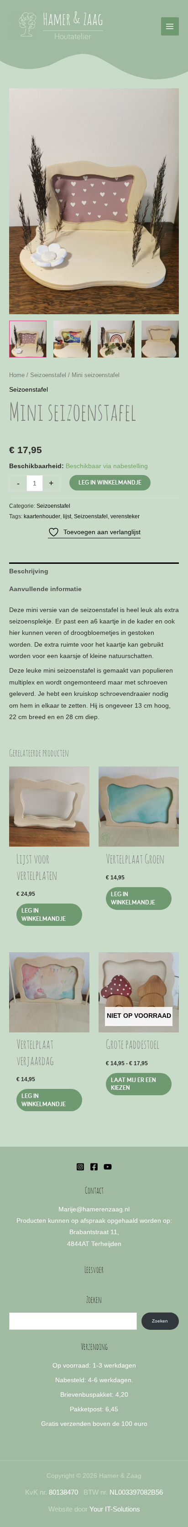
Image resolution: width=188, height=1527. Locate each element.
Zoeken (160, 1320)
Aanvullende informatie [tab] (45, 589)
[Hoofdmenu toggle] (170, 26)
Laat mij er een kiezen (133, 1084)
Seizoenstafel (48, 375)
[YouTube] (108, 1167)
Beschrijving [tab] (28, 571)
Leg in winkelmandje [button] (43, 914)
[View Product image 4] (160, 339)
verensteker (125, 516)
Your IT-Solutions (114, 1509)
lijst (67, 516)
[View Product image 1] (28, 339)
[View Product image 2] (72, 339)
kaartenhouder (42, 516)
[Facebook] (94, 1167)
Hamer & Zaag (73, 20)
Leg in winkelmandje (109, 482)
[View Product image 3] (116, 339)
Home (17, 375)
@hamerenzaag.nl (103, 1209)
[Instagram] (80, 1167)
